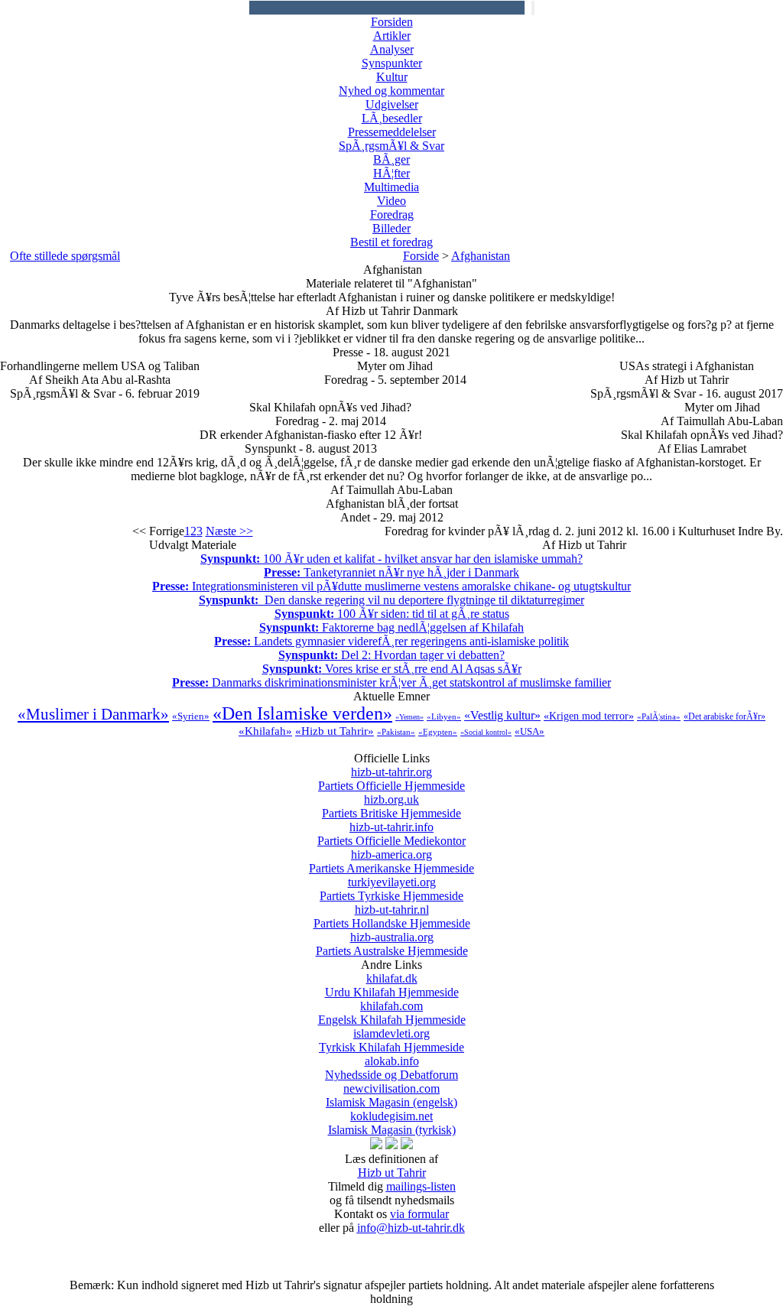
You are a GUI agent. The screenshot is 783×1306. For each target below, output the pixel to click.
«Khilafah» (265, 731)
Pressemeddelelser (392, 131)
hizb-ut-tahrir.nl (392, 916)
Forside (421, 255)
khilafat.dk (392, 985)
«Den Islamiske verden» (302, 713)
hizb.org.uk (391, 806)
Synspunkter (392, 63)
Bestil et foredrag (391, 242)
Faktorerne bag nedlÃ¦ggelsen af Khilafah (391, 627)
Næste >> (229, 531)
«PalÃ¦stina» (659, 716)
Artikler (392, 35)
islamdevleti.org (391, 1040)
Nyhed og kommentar (391, 90)
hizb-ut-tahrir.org (391, 778)
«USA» (529, 731)
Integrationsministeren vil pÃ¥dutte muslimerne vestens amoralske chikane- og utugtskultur (391, 586)
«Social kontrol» (486, 732)
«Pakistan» (396, 731)
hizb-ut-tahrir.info (391, 833)
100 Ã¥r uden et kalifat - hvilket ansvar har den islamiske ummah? (391, 558)
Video (391, 200)
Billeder (391, 228)
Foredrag (392, 214)
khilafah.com (392, 1012)
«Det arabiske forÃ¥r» (724, 716)
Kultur (392, 76)
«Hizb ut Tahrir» (334, 731)
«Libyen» (444, 716)
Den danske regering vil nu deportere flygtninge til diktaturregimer (391, 599)
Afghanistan (480, 255)
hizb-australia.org (392, 944)
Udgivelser (392, 104)
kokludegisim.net (392, 1122)
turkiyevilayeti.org (391, 889)
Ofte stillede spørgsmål (65, 255)
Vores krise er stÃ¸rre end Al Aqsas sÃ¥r (391, 668)
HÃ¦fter (391, 173)
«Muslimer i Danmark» (93, 714)
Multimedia (391, 186)
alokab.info (391, 1067)
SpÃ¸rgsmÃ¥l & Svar (391, 145)
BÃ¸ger (391, 159)
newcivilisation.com (391, 1095)
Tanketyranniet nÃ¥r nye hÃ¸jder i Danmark (391, 572)
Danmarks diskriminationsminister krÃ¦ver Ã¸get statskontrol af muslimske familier (391, 682)
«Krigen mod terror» (589, 716)
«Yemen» (409, 717)
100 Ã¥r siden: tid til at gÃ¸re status (392, 613)
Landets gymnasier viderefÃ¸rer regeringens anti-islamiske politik (391, 641)
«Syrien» (191, 716)
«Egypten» (437, 731)
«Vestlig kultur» (502, 715)
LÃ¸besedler (392, 118)
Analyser (392, 49)
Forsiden (392, 21)
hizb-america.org (391, 861)
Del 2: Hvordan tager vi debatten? (391, 654)
